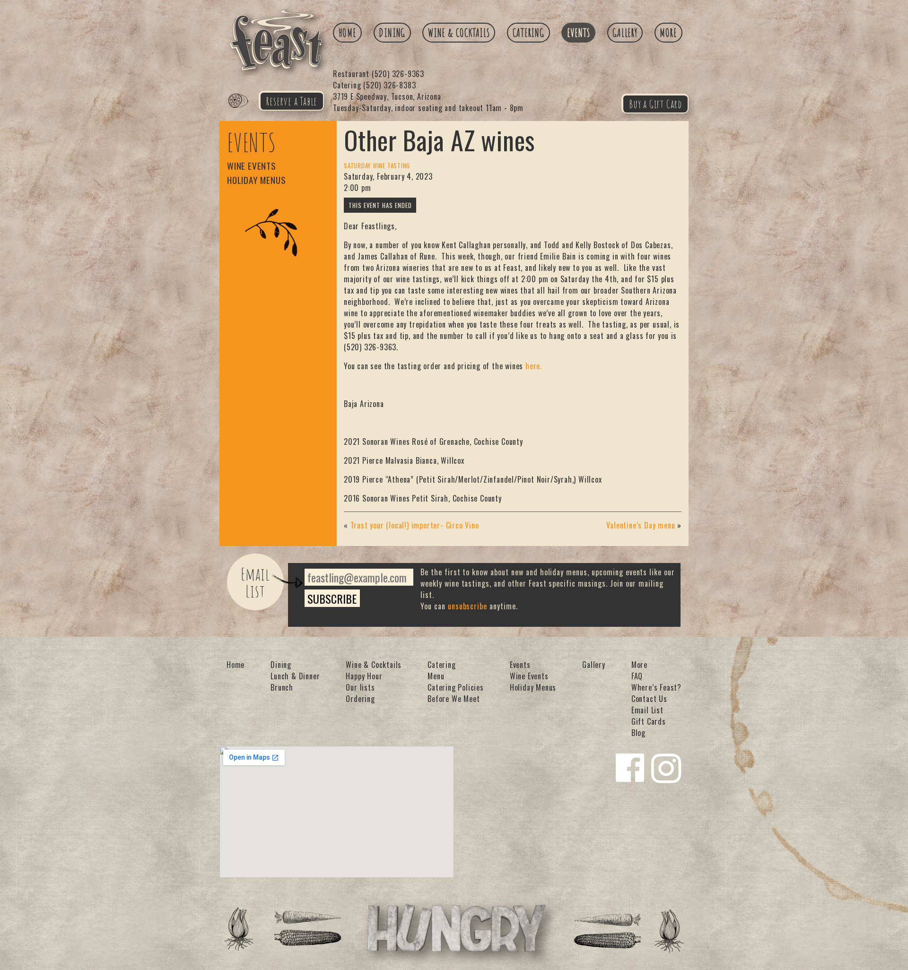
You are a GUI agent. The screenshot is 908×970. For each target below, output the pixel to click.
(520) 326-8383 (374, 85)
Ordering (360, 698)
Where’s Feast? (656, 687)
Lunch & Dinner (295, 676)
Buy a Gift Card (655, 104)
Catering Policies (456, 687)
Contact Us (649, 698)
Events (578, 33)
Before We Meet (454, 698)
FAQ (637, 676)
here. (533, 366)
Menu (436, 676)
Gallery (624, 33)
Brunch (282, 687)
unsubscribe (468, 606)
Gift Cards (648, 721)
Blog (638, 732)
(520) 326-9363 (378, 73)
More (668, 33)
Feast (244, 111)
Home (348, 33)
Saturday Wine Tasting (377, 165)
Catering (528, 33)
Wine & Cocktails (459, 33)
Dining (392, 33)
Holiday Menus (256, 179)
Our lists (360, 687)
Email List (256, 582)
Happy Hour (364, 676)
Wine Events (251, 165)
